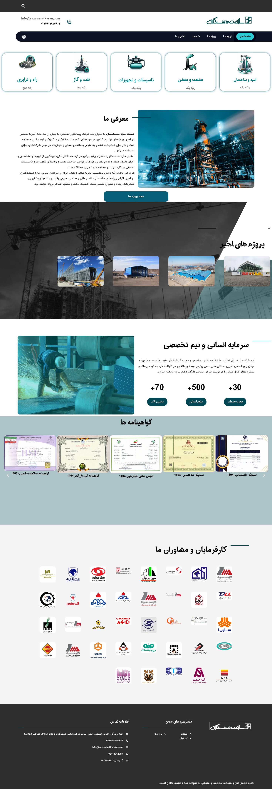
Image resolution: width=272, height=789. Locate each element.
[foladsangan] (149, 647)
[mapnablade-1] (73, 624)
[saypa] (98, 650)
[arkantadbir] (224, 646)
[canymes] (174, 621)
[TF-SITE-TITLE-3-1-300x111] (123, 570)
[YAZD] (98, 625)
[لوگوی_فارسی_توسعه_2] (224, 574)
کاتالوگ (184, 738)
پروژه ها (158, 734)
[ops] (199, 600)
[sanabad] (123, 648)
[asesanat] (199, 675)
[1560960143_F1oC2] (123, 597)
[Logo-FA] (149, 599)
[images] (224, 596)
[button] (23, 6)
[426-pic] (73, 650)
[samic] (48, 625)
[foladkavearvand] (199, 648)
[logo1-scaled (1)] (174, 594)
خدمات (184, 734)
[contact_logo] (199, 621)
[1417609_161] (123, 621)
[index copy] (48, 574)
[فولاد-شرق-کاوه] (48, 650)
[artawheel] (73, 600)
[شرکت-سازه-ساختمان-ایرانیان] (199, 573)
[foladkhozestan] (224, 675)
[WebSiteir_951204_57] (174, 570)
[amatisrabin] (123, 675)
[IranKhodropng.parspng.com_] (73, 574)
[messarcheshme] (149, 675)
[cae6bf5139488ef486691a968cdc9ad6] (224, 625)
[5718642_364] (98, 600)
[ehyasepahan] (174, 650)
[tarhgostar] (174, 671)
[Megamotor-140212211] (98, 574)
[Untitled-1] (48, 600)
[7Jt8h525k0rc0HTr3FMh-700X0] (149, 625)
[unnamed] (149, 574)
